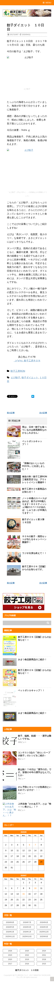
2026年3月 (44, 927)
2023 (10, 955)
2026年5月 (10, 927)
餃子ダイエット (30, 377)
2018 (44, 959)
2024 (44, 951)
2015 (44, 964)
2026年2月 (10, 932)
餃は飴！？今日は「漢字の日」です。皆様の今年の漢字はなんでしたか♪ (34, 772)
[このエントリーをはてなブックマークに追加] (32, 396)
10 (35, 888)
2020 (10, 959)
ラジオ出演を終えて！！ (34, 553)
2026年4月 (27, 927)
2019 (27, 959)
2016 (27, 964)
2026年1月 (27, 932)
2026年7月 (27, 922)
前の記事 (11, 413)
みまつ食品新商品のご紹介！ (32, 659)
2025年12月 (44, 932)
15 (23, 894)
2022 (27, 955)
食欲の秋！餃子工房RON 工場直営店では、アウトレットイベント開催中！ (35, 479)
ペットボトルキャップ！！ (31, 690)
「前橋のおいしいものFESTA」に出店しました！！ (33, 466)
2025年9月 (44, 937)
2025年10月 (27, 937)
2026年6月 (44, 922)
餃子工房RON (18, 371)
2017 (10, 964)
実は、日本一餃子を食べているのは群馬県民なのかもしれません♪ (34, 430)
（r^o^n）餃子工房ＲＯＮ (27, 360)
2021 (44, 955)
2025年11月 (10, 937)
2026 (10, 951)
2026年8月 (10, 922)
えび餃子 (15, 377)
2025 (27, 951)
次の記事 (43, 413)
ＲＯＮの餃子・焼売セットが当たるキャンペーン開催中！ (34, 539)
